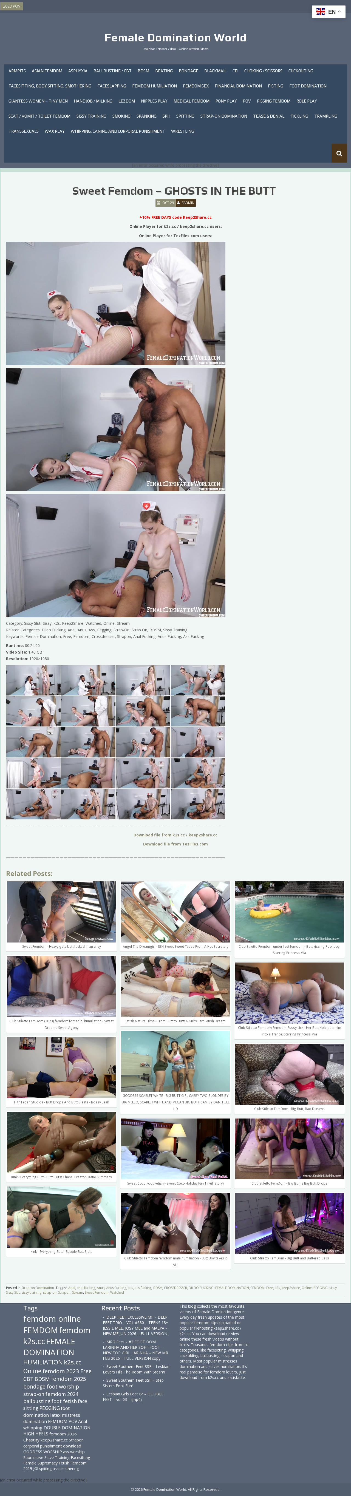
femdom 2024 (62, 1393)
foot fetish (64, 1401)
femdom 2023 (61, 1371)
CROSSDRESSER (175, 1287)
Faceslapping (111, 86)
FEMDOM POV (62, 1421)
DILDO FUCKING (201, 1287)
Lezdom (126, 101)
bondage (34, 1386)
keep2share (291, 1287)
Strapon (64, 1292)
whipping (33, 1428)
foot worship (63, 1386)
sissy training (31, 1292)
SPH (166, 116)
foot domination (46, 1411)
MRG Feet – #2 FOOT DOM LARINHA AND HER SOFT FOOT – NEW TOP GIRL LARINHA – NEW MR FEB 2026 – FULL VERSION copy (135, 1350)
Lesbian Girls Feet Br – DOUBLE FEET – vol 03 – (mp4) (133, 1396)
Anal (71, 1287)
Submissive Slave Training (46, 1457)
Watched (117, 1292)
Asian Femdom (47, 71)
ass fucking (143, 1287)
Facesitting (80, 1457)
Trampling (325, 116)
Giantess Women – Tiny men (38, 101)
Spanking (147, 116)
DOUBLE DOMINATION (67, 1428)
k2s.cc (72, 1362)
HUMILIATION (43, 1362)
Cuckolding (300, 71)
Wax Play (55, 131)
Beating (164, 71)
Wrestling (182, 131)
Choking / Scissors (263, 71)
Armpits (17, 71)
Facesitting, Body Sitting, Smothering (50, 86)
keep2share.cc (54, 1440)
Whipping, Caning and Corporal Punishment (118, 131)
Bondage (188, 71)
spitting (45, 1468)
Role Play (306, 101)
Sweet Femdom (97, 1292)
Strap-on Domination (223, 116)
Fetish (64, 1463)
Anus (100, 1287)
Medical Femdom (192, 101)
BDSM (143, 71)
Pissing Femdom (273, 101)
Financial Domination (238, 86)
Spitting (185, 116)
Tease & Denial (268, 116)
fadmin (188, 202)
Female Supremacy (40, 1463)
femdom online (52, 1318)
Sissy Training (91, 116)
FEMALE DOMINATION (232, 1287)
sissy (333, 1287)
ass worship (74, 1451)
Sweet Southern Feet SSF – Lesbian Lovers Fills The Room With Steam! (136, 1369)
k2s (277, 1287)
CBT (28, 1379)
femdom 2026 (63, 1434)
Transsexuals (24, 131)
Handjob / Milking (93, 101)
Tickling (299, 116)
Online (307, 1287)
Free (269, 1287)
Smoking (121, 116)
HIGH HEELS (35, 1434)
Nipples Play (154, 101)
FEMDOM (258, 1287)
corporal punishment (42, 1446)
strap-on (49, 1292)
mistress (71, 1415)
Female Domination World (175, 37)
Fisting (275, 86)
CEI (235, 71)
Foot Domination (308, 86)
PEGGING (320, 1287)
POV (247, 101)
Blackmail (215, 71)
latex (55, 1415)
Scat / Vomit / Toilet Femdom (39, 116)
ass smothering (66, 1468)
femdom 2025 (68, 1379)
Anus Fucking (116, 1287)
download (72, 1446)
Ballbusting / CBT (113, 71)
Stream (77, 1292)
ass (130, 1287)
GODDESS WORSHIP (42, 1451)
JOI (35, 1468)
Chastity (31, 1440)
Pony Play (226, 101)
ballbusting (36, 1401)
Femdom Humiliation (154, 86)
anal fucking (86, 1287)
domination (35, 1421)
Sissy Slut (13, 1292)
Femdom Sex (196, 86)
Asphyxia (77, 71)
